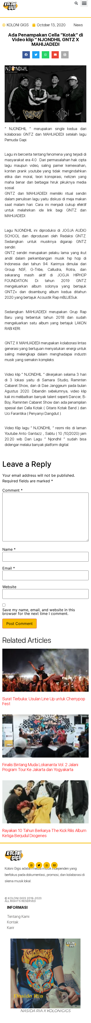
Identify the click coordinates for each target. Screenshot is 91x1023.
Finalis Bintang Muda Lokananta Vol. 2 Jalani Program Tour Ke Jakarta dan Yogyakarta (40, 767)
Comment (12, 490)
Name (9, 549)
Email (8, 568)
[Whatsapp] (46, 865)
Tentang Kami (18, 916)
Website (9, 587)
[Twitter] (39, 865)
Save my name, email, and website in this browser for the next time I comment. (38, 611)
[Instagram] (31, 865)
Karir (10, 928)
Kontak (12, 922)
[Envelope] (54, 865)
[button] (76, 4)
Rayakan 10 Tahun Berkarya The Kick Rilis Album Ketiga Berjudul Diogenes (44, 833)
